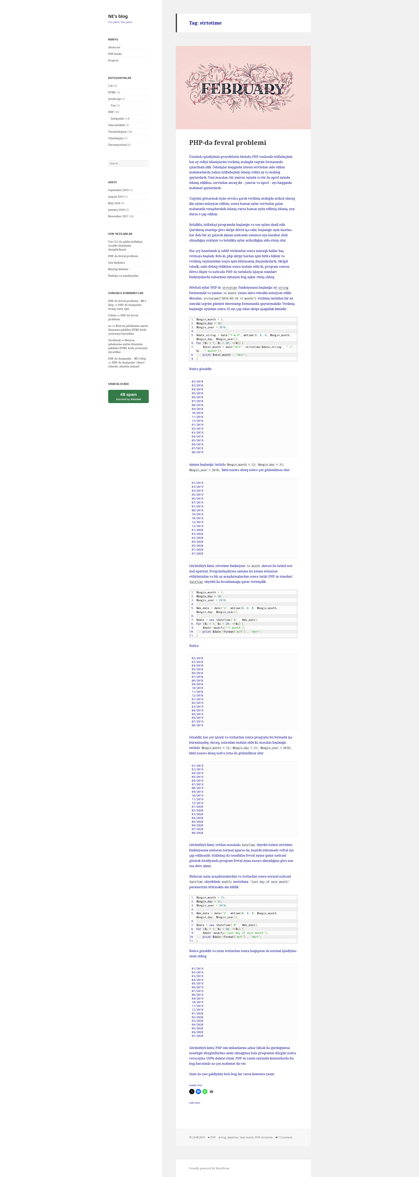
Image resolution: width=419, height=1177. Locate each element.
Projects (113, 60)
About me (114, 47)
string (283, 287)
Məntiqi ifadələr (118, 269)
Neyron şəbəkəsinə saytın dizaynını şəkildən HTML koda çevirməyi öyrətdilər (128, 329)
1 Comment (285, 1137)
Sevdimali (114, 340)
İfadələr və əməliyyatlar (123, 276)
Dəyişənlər (117, 118)
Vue (113, 105)
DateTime (196, 582)
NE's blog (118, 16)
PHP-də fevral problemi (123, 256)
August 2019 (116, 196)
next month (247, 1137)
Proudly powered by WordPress (209, 1168)
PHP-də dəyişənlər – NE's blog (127, 358)
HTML (112, 92)
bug (223, 1137)
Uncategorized (117, 145)
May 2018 (114, 203)
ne (109, 326)
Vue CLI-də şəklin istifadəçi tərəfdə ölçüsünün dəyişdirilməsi (125, 245)
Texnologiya (115, 138)
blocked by (132, 397)
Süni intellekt (116, 125)
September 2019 (118, 190)
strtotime (229, 287)
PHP (111, 112)
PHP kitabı (115, 54)
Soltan (112, 315)
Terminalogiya (117, 131)
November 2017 (118, 216)
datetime (232, 1137)
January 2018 (116, 210)
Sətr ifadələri (116, 262)
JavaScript (114, 99)
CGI (110, 86)
